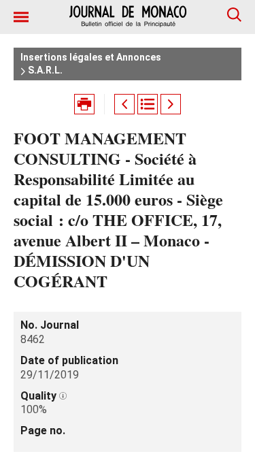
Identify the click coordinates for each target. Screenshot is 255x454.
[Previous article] (124, 104)
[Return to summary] (147, 104)
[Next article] (170, 104)
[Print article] (84, 104)
